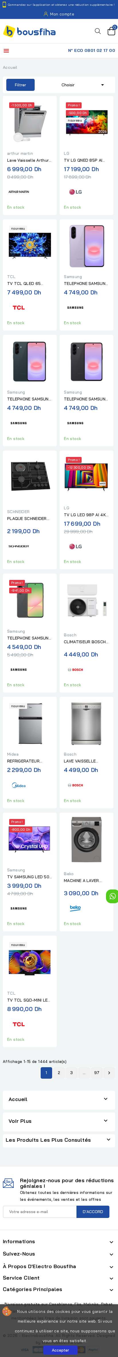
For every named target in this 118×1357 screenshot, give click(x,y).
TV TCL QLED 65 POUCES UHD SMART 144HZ (28, 284)
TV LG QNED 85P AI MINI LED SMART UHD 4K (85, 160)
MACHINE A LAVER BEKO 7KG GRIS (81, 881)
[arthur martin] (18, 191)
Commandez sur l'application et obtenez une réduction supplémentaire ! (61, 5)
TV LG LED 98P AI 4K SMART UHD (85, 515)
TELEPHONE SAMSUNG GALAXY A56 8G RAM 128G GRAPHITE (29, 638)
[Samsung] (75, 306)
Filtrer (16, 85)
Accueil (18, 1099)
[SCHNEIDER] (18, 545)
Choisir (84, 84)
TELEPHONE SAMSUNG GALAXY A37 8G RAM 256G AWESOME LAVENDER (86, 284)
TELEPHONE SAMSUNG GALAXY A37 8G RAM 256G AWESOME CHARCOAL (86, 399)
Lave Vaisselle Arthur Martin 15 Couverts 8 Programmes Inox (28, 160)
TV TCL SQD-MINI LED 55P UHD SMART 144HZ (29, 1000)
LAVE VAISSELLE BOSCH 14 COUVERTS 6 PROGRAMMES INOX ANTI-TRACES (85, 761)
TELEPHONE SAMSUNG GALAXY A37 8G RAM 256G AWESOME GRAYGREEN (29, 399)
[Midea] (18, 784)
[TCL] (18, 306)
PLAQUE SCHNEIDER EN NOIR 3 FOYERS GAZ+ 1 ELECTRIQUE (27, 519)
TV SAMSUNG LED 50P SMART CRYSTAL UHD (29, 877)
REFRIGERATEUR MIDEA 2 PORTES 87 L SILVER (29, 761)
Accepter (60, 1350)
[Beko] (75, 907)
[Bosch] (75, 668)
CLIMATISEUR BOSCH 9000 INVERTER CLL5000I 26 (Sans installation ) (85, 642)
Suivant (109, 1073)
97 (97, 1072)
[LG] (75, 191)
